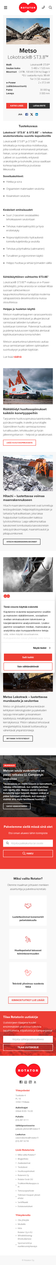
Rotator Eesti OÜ (25, 1179)
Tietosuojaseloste (26, 1190)
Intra (20, 1228)
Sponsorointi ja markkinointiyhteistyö (27, 1245)
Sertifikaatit (23, 1202)
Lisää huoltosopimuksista (20, 443)
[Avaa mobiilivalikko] (5, 7)
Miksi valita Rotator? (27, 1154)
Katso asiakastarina (17, 806)
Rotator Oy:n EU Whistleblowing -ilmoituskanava (25, 1235)
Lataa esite (39, 106)
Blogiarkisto (23, 1158)
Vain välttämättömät (28, 666)
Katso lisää (16, 106)
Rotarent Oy (23, 1175)
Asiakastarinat (24, 1163)
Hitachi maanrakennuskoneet (22, 542)
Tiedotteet (22, 1167)
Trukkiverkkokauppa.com (28, 1185)
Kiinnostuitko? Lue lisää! (28, 1000)
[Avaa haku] (50, 7)
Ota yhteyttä (23, 1220)
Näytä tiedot (39, 648)
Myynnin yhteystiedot (18, 738)
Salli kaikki (28, 657)
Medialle (22, 1224)
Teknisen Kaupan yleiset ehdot (29, 1196)
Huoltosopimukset (26, 1171)
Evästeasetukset (25, 1206)
